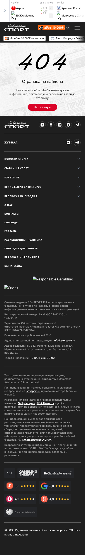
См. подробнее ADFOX (37, 439)
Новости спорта (16, 158)
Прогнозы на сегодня (20, 196)
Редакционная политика (23, 239)
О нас (8, 205)
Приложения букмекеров (23, 186)
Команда (11, 222)
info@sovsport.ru (64, 340)
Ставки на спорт (16, 168)
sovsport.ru (33, 391)
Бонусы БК (12, 177)
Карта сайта (13, 265)
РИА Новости (45, 403)
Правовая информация (21, 257)
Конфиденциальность (21, 248)
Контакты (11, 213)
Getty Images (26, 403)
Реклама (10, 231)
